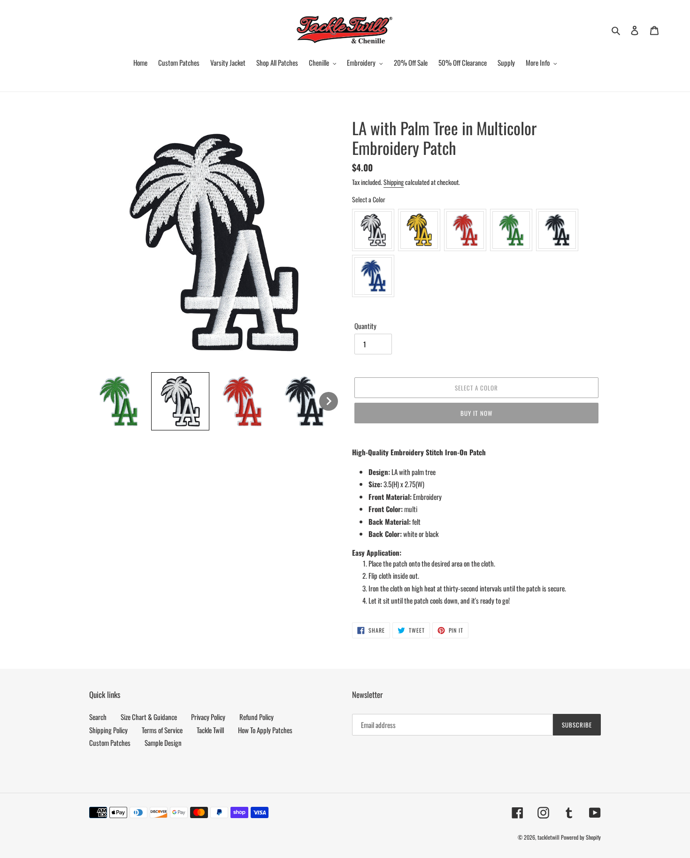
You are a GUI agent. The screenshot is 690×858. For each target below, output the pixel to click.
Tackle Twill (210, 730)
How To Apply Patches (265, 730)
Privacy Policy (208, 717)
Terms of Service (162, 730)
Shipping (393, 182)
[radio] (373, 230)
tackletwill (548, 837)
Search (98, 717)
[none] (118, 401)
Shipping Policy (108, 730)
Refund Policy (256, 717)
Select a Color (368, 199)
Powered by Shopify (581, 837)
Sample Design (163, 742)
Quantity (365, 326)
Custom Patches (109, 742)
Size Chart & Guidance (149, 717)
